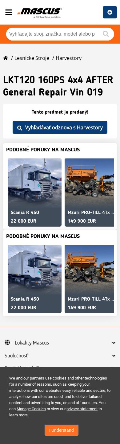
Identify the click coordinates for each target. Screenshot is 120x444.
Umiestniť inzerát (110, 12)
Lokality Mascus (32, 343)
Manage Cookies (31, 409)
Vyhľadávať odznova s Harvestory (64, 127)
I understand (61, 430)
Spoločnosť (16, 356)
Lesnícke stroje (31, 58)
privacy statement (82, 409)
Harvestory (69, 58)
